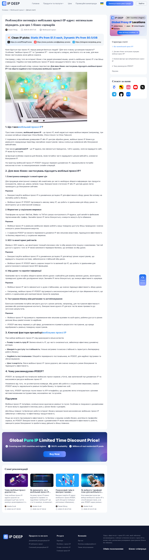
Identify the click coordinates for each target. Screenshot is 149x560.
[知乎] (128, 94)
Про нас (80, 540)
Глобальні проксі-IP (63, 551)
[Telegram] (114, 94)
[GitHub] (121, 94)
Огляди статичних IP (63, 547)
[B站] (128, 87)
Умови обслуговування (85, 547)
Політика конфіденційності (87, 544)
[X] (142, 87)
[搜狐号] (121, 87)
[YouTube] (135, 87)
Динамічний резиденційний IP (39, 540)
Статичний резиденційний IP (38, 547)
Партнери (60, 540)
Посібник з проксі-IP (64, 544)
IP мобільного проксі (36, 544)
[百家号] (114, 87)
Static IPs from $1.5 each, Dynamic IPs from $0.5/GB (64, 37)
